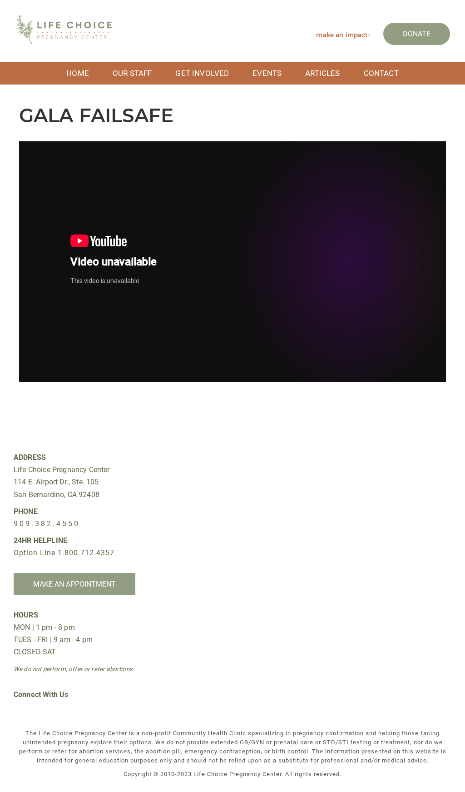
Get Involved (202, 73)
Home (77, 73)
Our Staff (132, 73)
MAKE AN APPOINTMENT (74, 584)
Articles (322, 73)
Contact (381, 73)
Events (267, 73)
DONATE (416, 34)
